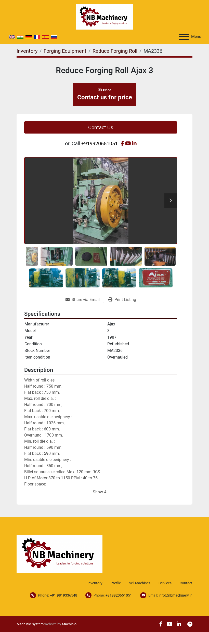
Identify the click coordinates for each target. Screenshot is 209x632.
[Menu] (184, 37)
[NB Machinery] (59, 553)
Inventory (94, 583)
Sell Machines (139, 583)
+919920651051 (99, 143)
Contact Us (100, 127)
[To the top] (189, 624)
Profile (116, 583)
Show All (101, 492)
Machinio (69, 624)
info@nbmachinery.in (175, 595)
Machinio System (30, 624)
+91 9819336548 (63, 595)
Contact (186, 583)
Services (165, 583)
